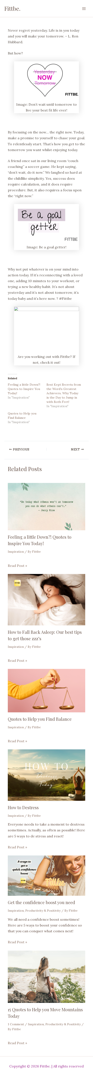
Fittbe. (12, 8)
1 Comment (16, 1024)
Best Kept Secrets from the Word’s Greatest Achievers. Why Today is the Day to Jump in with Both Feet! (63, 393)
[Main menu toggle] (84, 8)
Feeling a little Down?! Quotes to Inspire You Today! (24, 389)
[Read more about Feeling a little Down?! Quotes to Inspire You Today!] (46, 506)
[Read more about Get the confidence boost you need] (46, 875)
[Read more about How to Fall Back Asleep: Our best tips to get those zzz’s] (46, 599)
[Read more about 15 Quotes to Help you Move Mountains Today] (46, 976)
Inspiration (16, 552)
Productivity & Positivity (43, 911)
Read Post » (17, 565)
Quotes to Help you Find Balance (40, 719)
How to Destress (23, 807)
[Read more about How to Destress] (46, 775)
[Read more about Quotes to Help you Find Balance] (46, 690)
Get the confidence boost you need (41, 902)
